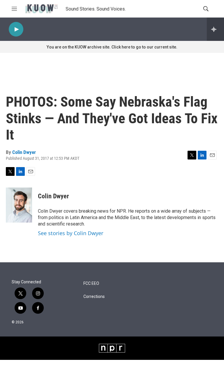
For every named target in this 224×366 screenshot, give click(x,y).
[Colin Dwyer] (19, 205)
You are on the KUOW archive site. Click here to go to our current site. (112, 47)
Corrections (94, 296)
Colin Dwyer (24, 152)
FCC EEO (91, 283)
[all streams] (215, 29)
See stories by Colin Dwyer (70, 233)
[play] (16, 29)
